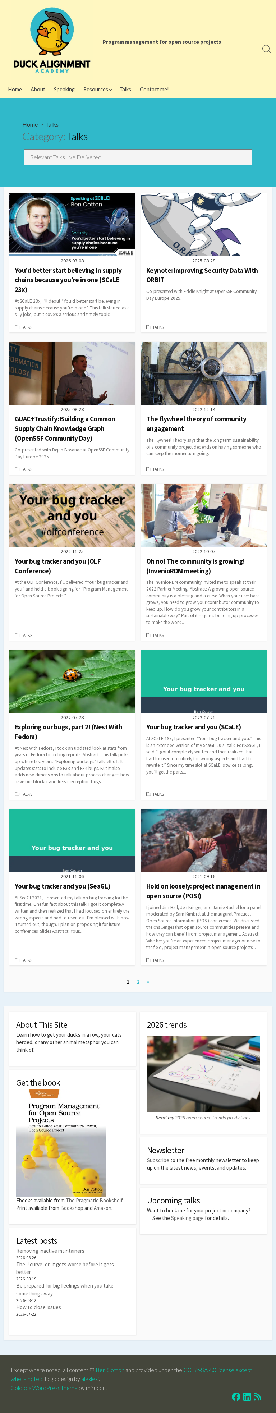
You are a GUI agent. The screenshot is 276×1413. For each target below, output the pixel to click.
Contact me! (154, 89)
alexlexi (90, 1379)
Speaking (64, 89)
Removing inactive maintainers (50, 1250)
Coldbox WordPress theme (44, 1388)
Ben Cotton (110, 1370)
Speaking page (187, 1218)
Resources (95, 89)
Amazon (102, 1208)
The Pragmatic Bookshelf (94, 1200)
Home (15, 89)
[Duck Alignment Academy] (52, 40)
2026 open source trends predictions (212, 1117)
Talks (125, 89)
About (38, 89)
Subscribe (158, 1160)
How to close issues (38, 1307)
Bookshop (71, 1208)
